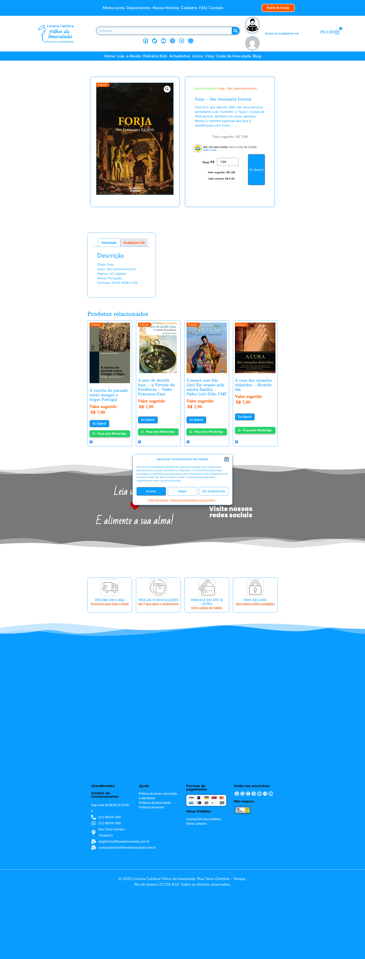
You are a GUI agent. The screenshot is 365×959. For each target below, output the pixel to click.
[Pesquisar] (235, 30)
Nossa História (166, 7)
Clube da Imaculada (233, 56)
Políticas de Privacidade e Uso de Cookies (192, 499)
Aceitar (151, 491)
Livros (197, 56)
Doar (206, 162)
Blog (257, 56)
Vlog (209, 56)
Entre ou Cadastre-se (282, 33)
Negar (182, 491)
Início (198, 88)
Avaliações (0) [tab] (134, 242)
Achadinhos (179, 56)
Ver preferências (213, 491)
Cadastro (189, 7)
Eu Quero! (256, 170)
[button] (227, 459)
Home (109, 56)
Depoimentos (139, 7)
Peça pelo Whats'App (111, 433)
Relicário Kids (155, 56)
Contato (216, 7)
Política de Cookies (158, 499)
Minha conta (114, 7)
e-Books (133, 56)
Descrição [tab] (109, 242)
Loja (120, 56)
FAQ (203, 7)
